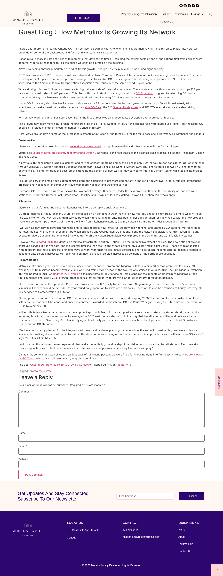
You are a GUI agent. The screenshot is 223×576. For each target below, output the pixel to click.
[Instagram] (189, 5)
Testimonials (180, 14)
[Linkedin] (185, 5)
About (166, 14)
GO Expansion (144, 93)
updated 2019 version (66, 273)
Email (22, 446)
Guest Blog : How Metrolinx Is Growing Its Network (61, 364)
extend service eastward (85, 146)
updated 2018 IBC (47, 242)
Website (23, 459)
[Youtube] (197, 5)
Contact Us (166, 21)
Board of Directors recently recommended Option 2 (64, 152)
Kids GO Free (93, 107)
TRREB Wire (123, 364)
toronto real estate (40, 371)
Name (23, 433)
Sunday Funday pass (125, 107)
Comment (25, 391)
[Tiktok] (193, 5)
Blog (209, 14)
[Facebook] (181, 5)
